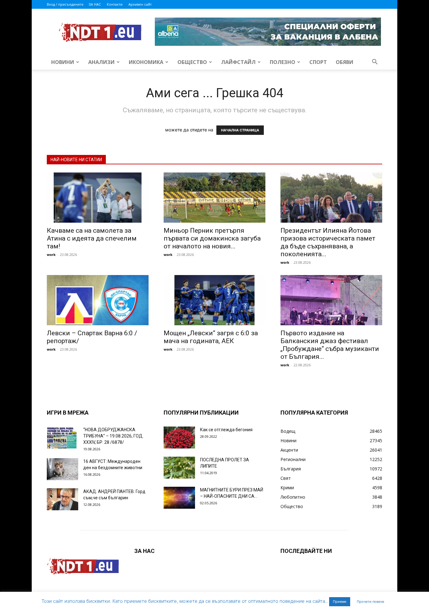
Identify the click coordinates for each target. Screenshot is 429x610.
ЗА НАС (95, 4)
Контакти (114, 4)
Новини (62, 62)
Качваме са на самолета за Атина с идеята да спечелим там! (92, 238)
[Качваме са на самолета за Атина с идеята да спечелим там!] (98, 197)
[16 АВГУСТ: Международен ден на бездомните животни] (62, 469)
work (51, 254)
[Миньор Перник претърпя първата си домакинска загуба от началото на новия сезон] (214, 197)
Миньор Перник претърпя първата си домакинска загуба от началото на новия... (212, 238)
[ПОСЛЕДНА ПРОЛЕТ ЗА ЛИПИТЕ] (179, 468)
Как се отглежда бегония (226, 429)
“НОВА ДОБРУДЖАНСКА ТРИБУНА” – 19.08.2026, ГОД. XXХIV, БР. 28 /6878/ (113, 436)
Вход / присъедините (65, 4)
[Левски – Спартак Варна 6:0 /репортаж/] (98, 300)
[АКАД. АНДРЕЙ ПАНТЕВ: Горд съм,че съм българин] (62, 499)
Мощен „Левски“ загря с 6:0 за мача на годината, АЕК (211, 337)
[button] (374, 63)
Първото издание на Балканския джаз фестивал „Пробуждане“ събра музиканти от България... (329, 344)
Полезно (282, 62)
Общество (192, 62)
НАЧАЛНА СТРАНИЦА (240, 130)
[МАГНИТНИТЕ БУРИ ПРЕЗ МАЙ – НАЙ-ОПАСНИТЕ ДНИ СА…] (179, 498)
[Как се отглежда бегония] (179, 437)
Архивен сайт (140, 4)
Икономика (146, 62)
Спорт (318, 62)
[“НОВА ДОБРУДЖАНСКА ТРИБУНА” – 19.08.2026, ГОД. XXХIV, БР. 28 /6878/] (62, 437)
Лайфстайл (238, 62)
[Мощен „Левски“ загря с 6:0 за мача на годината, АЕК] (214, 300)
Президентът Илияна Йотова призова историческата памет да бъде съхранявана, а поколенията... (327, 242)
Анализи (101, 62)
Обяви (344, 62)
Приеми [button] (339, 601)
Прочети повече (370, 601)
